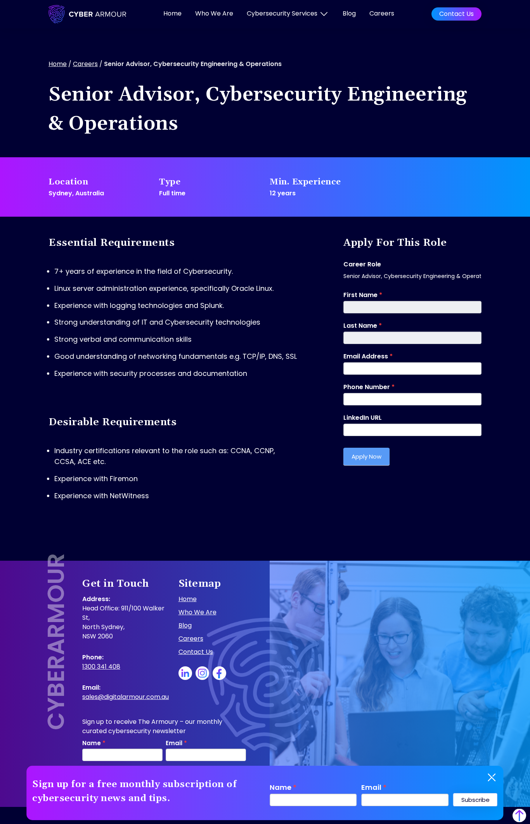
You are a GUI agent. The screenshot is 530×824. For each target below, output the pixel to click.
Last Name (362, 325)
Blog (349, 13)
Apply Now (366, 456)
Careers (381, 13)
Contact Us (456, 13)
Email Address (368, 356)
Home (172, 13)
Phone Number (369, 386)
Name (283, 787)
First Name (362, 294)
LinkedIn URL (362, 417)
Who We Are (214, 13)
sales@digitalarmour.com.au (125, 696)
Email (373, 787)
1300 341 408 (101, 666)
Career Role (362, 264)
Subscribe (475, 800)
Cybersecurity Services (282, 13)
